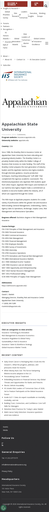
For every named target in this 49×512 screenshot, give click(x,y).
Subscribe (6, 65)
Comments (21, 135)
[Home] (17, 75)
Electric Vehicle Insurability (14, 385)
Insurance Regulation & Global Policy (16, 338)
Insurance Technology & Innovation (15, 332)
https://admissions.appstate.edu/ (14, 285)
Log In (36, 4)
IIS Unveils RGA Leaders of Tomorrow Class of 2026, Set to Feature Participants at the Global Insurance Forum (24, 391)
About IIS (8, 59)
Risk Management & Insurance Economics (18, 335)
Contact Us (21, 59)
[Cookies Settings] (3, 508)
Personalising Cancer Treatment (16, 376)
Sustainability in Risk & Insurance (14, 341)
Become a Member (12, 4)
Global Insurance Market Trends (14, 347)
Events (5, 427)
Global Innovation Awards (16, 41)
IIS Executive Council (37, 59)
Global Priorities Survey (6, 15)
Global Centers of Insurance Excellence (38, 41)
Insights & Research (11, 8)
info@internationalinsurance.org (14, 465)
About (5, 56)
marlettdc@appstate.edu (11, 306)
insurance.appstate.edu (26, 137)
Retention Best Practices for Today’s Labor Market (23, 409)
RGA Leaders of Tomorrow (26, 37)
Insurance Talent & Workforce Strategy (17, 344)
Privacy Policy (7, 471)
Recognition (8, 29)
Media (5, 430)
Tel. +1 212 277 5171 (10, 458)
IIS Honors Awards (6, 35)
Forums (6, 23)
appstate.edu (24, 140)
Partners (6, 26)
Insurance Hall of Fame (7, 45)
